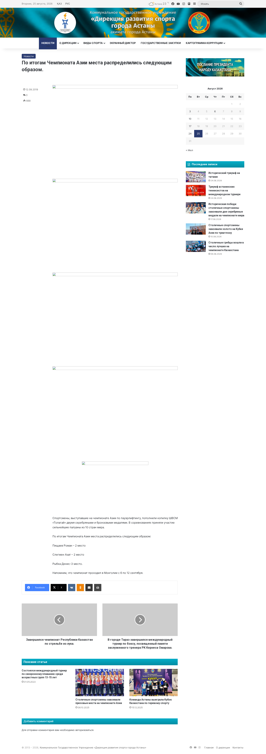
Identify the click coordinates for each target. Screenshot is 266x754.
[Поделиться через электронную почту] (89, 587)
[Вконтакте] (71, 587)
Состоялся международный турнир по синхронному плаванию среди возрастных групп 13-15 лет (44, 674)
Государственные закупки (161, 42)
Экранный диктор (123, 42)
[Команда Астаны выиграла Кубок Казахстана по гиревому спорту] (153, 682)
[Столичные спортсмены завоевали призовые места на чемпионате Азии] (99, 682)
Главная (209, 747)
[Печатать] (97, 587)
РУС (67, 3)
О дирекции (67, 42)
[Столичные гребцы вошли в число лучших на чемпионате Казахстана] (196, 246)
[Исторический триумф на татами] (196, 176)
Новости (47, 42)
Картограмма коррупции (204, 42)
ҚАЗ (59, 3)
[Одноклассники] (80, 587)
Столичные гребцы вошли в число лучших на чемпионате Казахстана (226, 246)
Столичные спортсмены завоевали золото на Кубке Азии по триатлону (225, 229)
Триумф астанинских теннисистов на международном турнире (224, 190)
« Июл (189, 150)
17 (190, 126)
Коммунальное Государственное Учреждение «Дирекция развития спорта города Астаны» (93, 747)
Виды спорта (93, 42)
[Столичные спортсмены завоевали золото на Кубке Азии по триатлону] (196, 229)
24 (190, 133)
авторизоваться (84, 730)
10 (190, 118)
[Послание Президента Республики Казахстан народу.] (215, 75)
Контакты (238, 747)
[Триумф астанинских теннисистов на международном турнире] (196, 190)
